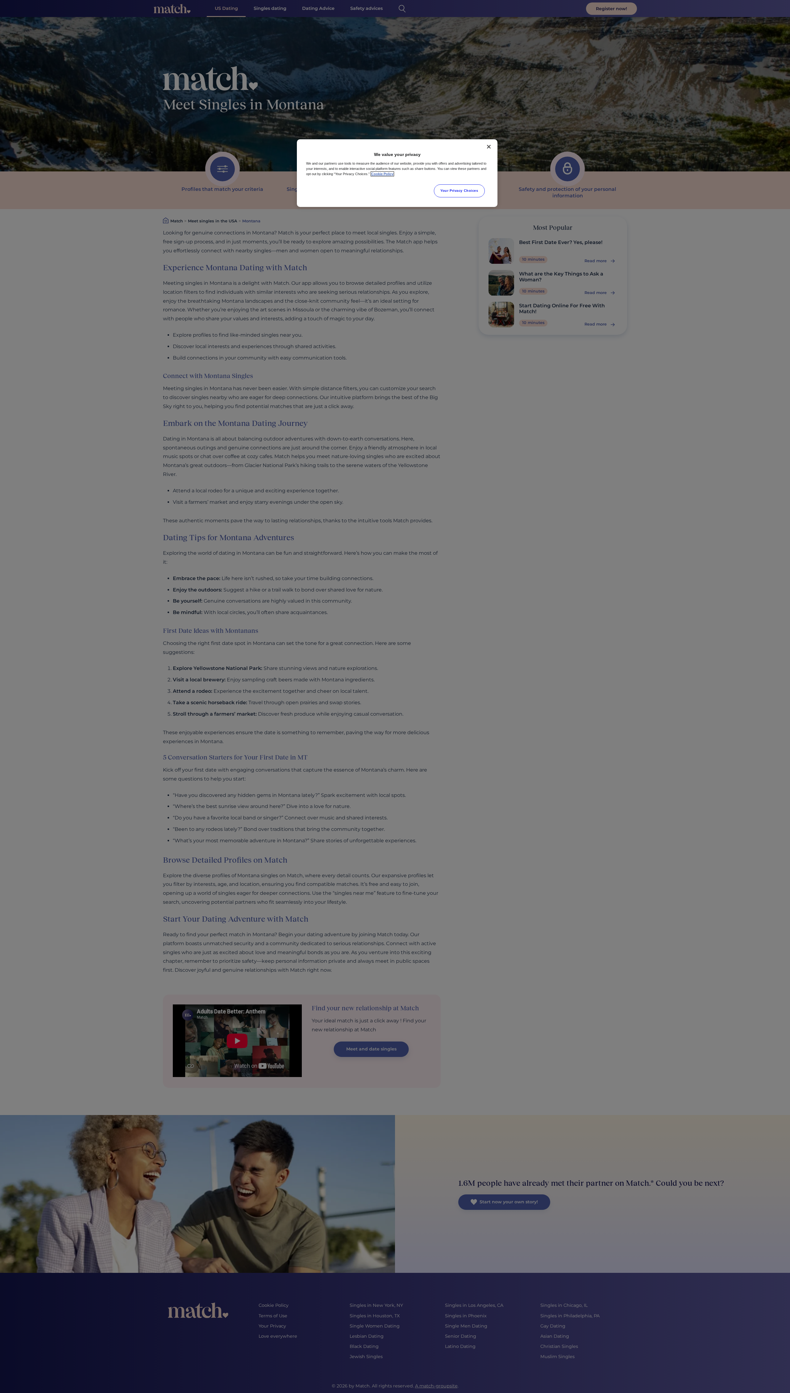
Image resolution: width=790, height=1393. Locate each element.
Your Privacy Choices (459, 190)
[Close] (489, 147)
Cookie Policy (382, 174)
